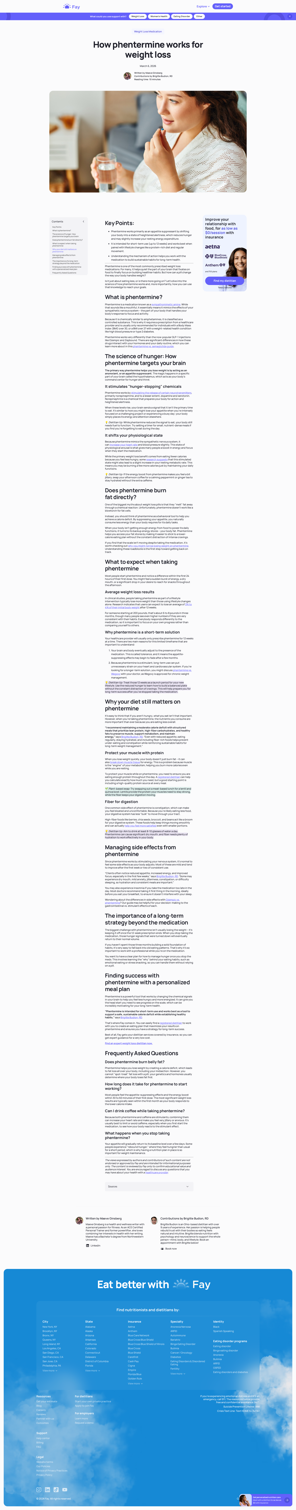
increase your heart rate (124, 444)
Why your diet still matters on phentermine (64, 250)
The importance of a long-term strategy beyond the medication (66, 262)
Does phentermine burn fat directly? (67, 240)
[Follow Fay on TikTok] (56, 1489)
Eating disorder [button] (182, 16)
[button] (203, 6)
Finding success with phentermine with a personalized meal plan (66, 268)
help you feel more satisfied (140, 825)
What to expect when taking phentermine (64, 244)
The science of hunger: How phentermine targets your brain (65, 235)
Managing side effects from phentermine (63, 256)
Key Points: (57, 227)
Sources (112, 1186)
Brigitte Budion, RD (132, 736)
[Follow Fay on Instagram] (38, 1489)
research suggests (157, 459)
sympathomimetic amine (166, 304)
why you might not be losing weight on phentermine (158, 545)
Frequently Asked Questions (64, 273)
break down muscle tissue (125, 762)
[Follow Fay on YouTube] (64, 1489)
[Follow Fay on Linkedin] (47, 1489)
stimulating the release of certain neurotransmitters (161, 392)
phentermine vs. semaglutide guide (153, 346)
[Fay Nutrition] (71, 6)
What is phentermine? (61, 230)
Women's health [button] (158, 16)
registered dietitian (169, 777)
